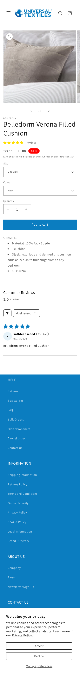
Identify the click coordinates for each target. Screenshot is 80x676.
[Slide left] (31, 110)
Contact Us (15, 448)
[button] (8, 13)
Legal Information (20, 531)
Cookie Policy (17, 522)
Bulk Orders (16, 419)
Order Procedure (19, 429)
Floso (11, 577)
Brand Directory (18, 541)
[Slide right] (49, 110)
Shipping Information (22, 475)
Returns (13, 391)
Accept (39, 646)
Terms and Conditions (22, 493)
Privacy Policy (17, 512)
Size (5, 163)
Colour (7, 182)
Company (14, 568)
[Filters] (7, 313)
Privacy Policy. (22, 635)
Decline (39, 656)
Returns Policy (17, 484)
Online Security (18, 503)
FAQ (10, 410)
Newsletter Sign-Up (21, 587)
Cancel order (16, 438)
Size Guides (15, 400)
